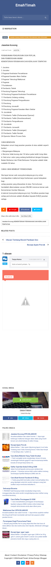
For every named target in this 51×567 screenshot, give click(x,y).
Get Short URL (26, 216)
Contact (13, 555)
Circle (42, 418)
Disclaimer (22, 555)
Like (11, 418)
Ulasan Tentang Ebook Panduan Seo (22, 240)
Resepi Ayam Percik (36, 245)
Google (13, 209)
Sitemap (43, 555)
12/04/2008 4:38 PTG (35, 259)
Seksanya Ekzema (10, 488)
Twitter (37, 209)
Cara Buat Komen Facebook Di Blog (25, 478)
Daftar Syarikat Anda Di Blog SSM (24, 467)
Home (5, 37)
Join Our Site (26, 400)
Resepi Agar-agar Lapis (20, 532)
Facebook (25, 209)
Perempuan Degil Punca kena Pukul (17, 521)
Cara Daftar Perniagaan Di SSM (23, 499)
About (7, 555)
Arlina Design (34, 558)
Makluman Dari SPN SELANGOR (15, 510)
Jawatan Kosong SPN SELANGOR (24, 434)
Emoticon (8, 277)
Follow (26, 418)
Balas (5, 263)
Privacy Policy (33, 555)
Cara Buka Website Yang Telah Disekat (26, 456)
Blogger (43, 558)
